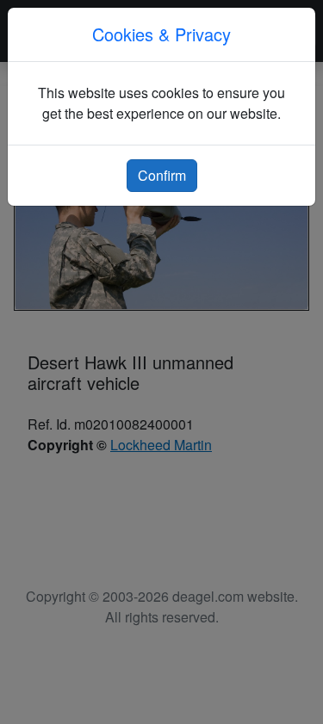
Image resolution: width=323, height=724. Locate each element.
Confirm (162, 175)
